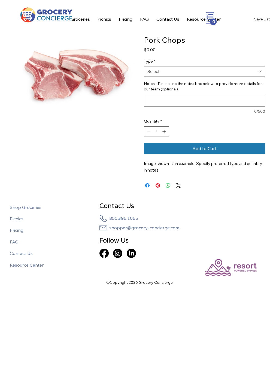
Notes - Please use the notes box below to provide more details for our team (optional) (203, 86)
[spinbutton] (156, 131)
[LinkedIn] (131, 253)
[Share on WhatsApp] (168, 185)
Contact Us (21, 253)
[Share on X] (178, 185)
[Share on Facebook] (147, 185)
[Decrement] (148, 131)
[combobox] (204, 71)
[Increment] (164, 131)
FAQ (14, 242)
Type (149, 61)
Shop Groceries (25, 207)
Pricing (16, 230)
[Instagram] (117, 253)
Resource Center (27, 265)
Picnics (16, 218)
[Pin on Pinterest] (157, 185)
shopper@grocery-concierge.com (144, 228)
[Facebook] (104, 253)
